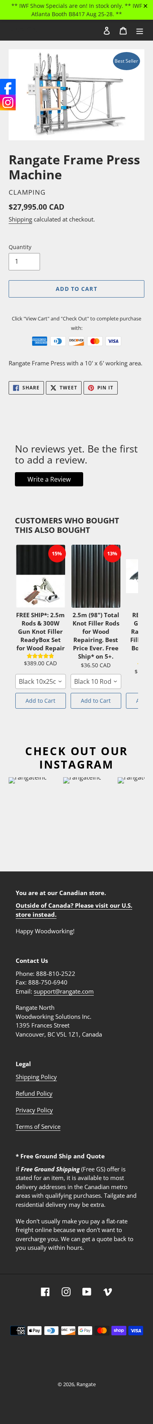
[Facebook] (8, 87)
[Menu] (139, 30)
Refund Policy (34, 1093)
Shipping (20, 219)
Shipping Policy (36, 1077)
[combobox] (40, 681)
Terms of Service (38, 1126)
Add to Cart (40, 700)
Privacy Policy (34, 1110)
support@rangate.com (64, 991)
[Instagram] (8, 102)
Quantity (20, 247)
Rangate (28, 30)
